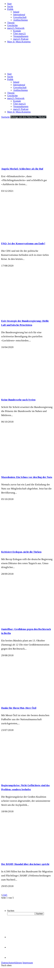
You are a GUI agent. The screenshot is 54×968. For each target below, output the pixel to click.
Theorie (11, 22)
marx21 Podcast (20, 39)
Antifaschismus (20, 20)
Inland (16, 12)
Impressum (27, 962)
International (19, 14)
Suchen (10, 910)
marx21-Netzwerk (15, 28)
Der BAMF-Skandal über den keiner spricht (25, 864)
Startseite (5, 117)
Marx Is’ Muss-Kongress (19, 41)
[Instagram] (12, 957)
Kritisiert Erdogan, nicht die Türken (21, 551)
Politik (10, 9)
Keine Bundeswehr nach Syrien (18, 399)
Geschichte (12, 25)
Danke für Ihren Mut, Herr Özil (18, 707)
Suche (10, 6)
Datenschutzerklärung (11, 962)
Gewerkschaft (19, 17)
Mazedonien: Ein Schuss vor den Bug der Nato (26, 477)
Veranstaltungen (20, 36)
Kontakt (17, 31)
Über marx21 (19, 33)
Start (9, 3)
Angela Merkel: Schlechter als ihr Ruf (22, 168)
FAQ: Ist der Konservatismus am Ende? (23, 243)
